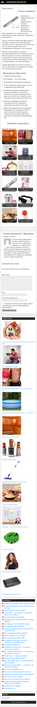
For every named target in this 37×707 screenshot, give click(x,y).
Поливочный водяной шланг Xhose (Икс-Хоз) (19, 603)
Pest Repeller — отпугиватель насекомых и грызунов (15, 527)
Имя (3, 292)
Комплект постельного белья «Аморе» (17, 679)
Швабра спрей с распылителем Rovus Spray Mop (14, 482)
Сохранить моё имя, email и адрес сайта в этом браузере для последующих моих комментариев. (17, 305)
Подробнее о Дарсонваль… (18, 123)
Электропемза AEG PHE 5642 (14, 626)
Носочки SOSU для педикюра (14, 617)
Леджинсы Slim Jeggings (12, 686)
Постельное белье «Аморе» (13, 676)
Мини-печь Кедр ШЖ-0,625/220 (14, 658)
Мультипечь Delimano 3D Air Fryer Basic (17, 672)
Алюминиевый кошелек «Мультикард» (11, 594)
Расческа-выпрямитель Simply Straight (11, 571)
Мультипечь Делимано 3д (13, 669)
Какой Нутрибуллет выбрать (9, 459)
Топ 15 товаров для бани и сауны (10, 437)
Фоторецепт (6, 698)
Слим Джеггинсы (9, 688)
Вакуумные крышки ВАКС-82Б (14, 638)
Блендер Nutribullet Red (12, 645)
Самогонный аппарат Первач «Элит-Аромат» (19, 674)
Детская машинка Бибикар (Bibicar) (16, 633)
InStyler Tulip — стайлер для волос (15, 656)
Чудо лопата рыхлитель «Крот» (15, 610)
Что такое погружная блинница (9, 504)
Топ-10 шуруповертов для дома (10, 366)
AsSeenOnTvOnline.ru (16, 2)
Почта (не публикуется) (10, 298)
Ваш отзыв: (6, 275)
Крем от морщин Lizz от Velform (14, 635)
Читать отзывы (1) (27, 11)
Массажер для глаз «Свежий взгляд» (16, 624)
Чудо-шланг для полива (8, 549)
